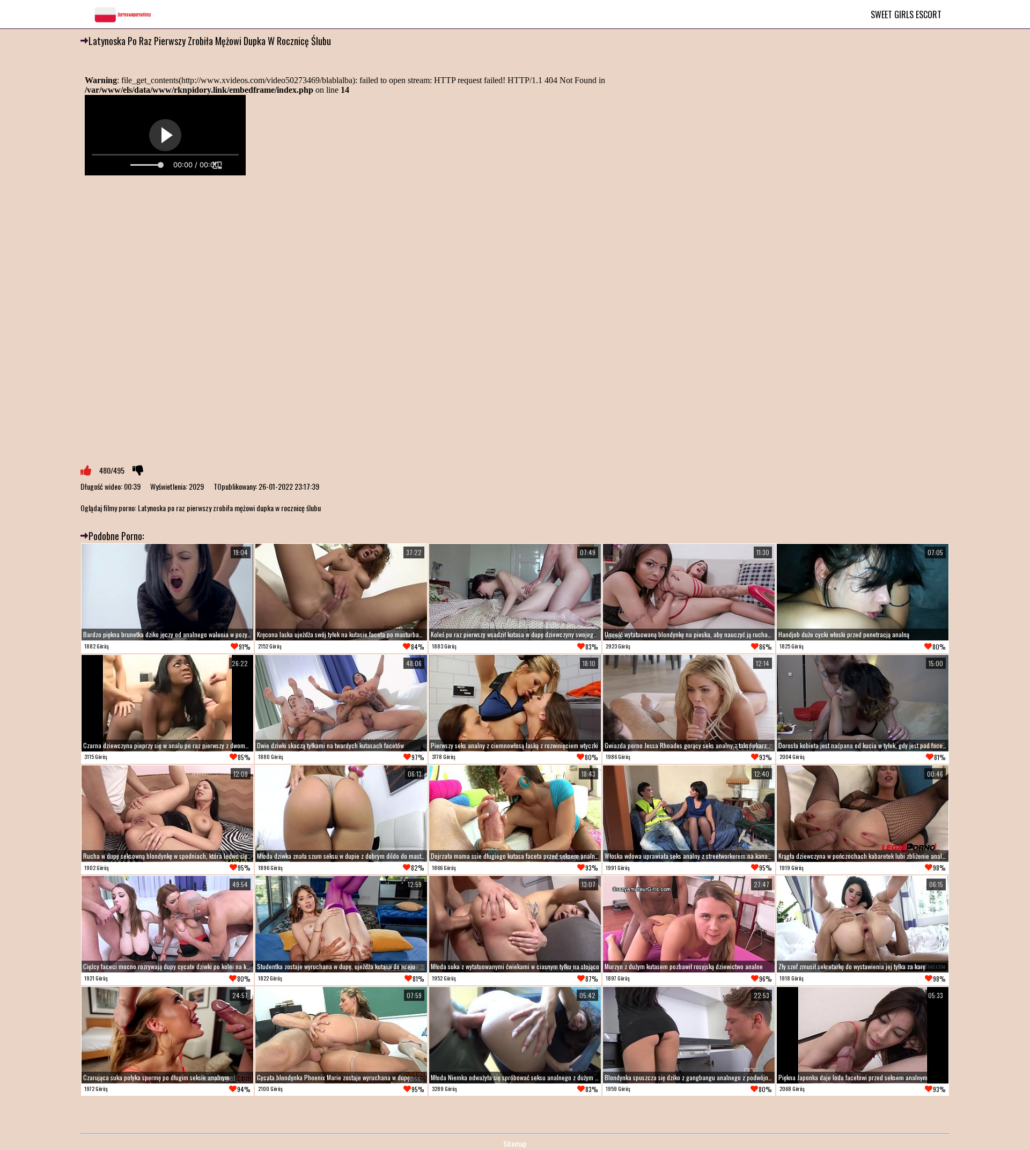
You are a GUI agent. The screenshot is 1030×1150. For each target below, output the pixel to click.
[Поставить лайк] (85, 470)
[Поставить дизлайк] (138, 470)
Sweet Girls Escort (906, 14)
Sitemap (515, 1143)
